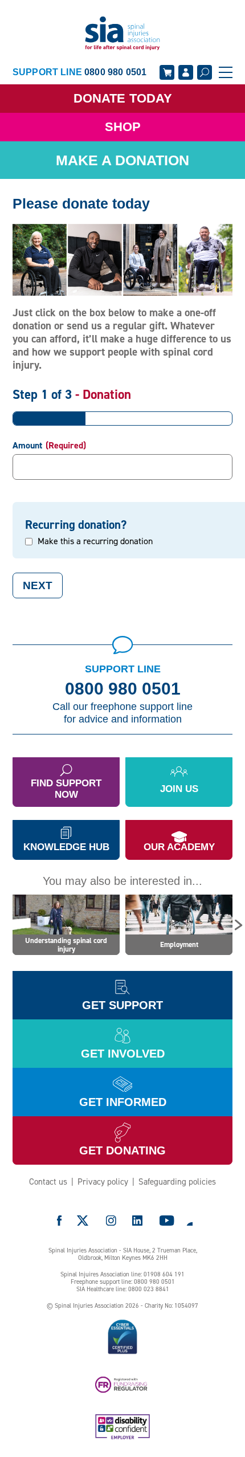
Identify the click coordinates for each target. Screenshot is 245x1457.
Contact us (48, 1181)
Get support (122, 1005)
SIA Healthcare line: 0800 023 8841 (122, 1289)
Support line (79, 72)
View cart (166, 72)
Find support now (66, 789)
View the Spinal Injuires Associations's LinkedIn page (137, 1220)
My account (185, 72)
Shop (123, 127)
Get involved (123, 1053)
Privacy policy (102, 1181)
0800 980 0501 (123, 689)
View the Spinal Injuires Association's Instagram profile (111, 1220)
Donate (123, 98)
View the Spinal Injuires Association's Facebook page (59, 1220)
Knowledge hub (66, 847)
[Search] (204, 72)
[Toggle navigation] (225, 72)
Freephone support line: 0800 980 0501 (123, 1282)
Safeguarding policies (177, 1181)
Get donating (122, 1150)
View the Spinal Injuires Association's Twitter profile (83, 1220)
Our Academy (179, 847)
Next (37, 585)
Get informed (122, 1102)
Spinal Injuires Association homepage (122, 34)
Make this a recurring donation (95, 541)
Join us (179, 788)
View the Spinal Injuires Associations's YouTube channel (167, 1220)
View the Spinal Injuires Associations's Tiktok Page (189, 1220)
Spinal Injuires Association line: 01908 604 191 (122, 1274)
